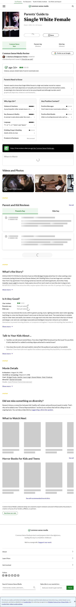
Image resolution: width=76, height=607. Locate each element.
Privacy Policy (65, 602)
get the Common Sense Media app (42, 148)
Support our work (44, 542)
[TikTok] (15, 575)
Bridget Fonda (43, 276)
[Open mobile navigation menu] (3, 6)
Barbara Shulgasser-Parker (18, 56)
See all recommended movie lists (38, 498)
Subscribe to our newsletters (49, 584)
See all (71, 205)
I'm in (70, 588)
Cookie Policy (27, 602)
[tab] (14, 45)
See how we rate (10, 513)
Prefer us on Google (63, 53)
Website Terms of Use (54, 602)
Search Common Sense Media (12, 584)
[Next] (74, 183)
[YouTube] (6, 575)
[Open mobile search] (73, 6)
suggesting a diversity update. (42, 410)
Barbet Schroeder (16, 379)
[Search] (34, 588)
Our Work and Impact (54, 1)
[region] (38, 602)
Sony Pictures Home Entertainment (20, 382)
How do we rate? (27, 59)
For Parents (18, 1)
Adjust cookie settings (16, 604)
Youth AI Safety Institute (40, 1)
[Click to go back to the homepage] (38, 6)
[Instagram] (3, 575)
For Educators (27, 1)
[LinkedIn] (18, 575)
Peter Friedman (47, 377)
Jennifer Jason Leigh (9, 283)
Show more (6, 290)
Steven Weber (36, 377)
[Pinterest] (12, 575)
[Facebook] (9, 575)
